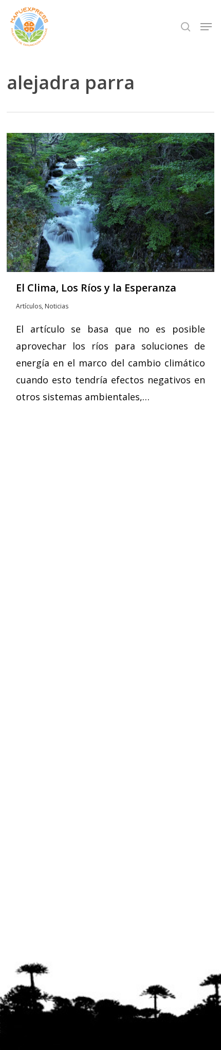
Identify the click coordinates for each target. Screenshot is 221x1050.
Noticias (56, 306)
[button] (206, 27)
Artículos (29, 306)
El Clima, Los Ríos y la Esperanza (96, 288)
